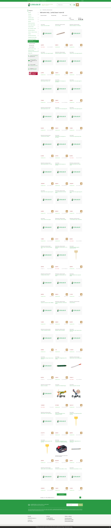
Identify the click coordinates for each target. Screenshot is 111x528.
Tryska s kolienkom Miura (45, 330)
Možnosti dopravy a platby (69, 519)
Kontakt (82, 0)
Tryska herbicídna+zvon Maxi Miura (75, 164)
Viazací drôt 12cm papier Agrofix (47, 53)
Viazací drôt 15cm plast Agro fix (61, 108)
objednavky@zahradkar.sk (36, 0)
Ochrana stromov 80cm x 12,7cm (76, 468)
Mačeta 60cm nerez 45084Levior (76, 358)
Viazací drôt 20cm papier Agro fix (47, 191)
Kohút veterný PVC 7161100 (75, 385)
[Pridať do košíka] (67, 45)
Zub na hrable (57, 25)
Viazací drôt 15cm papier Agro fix (76, 53)
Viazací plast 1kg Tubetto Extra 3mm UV (75, 331)
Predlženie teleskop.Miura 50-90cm (60, 275)
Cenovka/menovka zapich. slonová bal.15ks (74, 248)
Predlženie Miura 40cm (45, 274)
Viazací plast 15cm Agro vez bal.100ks (60, 81)
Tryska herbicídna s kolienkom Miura (61, 303)
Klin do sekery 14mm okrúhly (60, 219)
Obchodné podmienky (68, 518)
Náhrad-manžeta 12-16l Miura (75, 25)
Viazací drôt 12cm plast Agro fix (76, 81)
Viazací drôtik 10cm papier (46, 219)
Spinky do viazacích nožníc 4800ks (47, 302)
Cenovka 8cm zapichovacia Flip (75, 136)
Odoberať (80, 504)
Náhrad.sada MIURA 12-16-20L (46, 164)
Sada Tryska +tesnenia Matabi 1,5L (46, 248)
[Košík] (77, 4)
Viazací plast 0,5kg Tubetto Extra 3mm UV (47, 358)
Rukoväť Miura (72, 302)
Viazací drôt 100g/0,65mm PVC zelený (61, 358)
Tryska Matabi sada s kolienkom (76, 219)
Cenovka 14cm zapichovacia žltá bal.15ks (76, 414)
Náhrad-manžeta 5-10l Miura (60, 53)
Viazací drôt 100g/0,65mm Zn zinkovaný (75, 441)
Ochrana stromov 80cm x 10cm (61, 468)
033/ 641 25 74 (44, 0)
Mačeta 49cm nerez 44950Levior (47, 468)
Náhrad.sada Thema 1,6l (45, 81)
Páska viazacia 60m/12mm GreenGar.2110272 (60, 414)
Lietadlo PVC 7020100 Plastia (60, 385)
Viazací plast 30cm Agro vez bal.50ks (60, 164)
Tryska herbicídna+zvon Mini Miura (60, 192)
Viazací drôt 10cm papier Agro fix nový (76, 192)
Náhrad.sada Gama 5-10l (45, 108)
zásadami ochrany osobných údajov (57, 509)
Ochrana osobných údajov (69, 521)
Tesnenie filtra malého (45, 136)
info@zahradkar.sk (52, 519)
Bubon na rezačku (44, 385)
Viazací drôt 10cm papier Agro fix (76, 108)
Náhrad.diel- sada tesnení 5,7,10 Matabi (61, 248)
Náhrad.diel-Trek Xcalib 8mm (46, 413)
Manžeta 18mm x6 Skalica (60, 330)
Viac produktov (61, 494)
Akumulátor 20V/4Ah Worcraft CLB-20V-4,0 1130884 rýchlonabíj (61, 441)
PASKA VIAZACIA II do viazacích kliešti (75, 275)
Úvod (29, 0)
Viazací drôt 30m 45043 (45, 25)
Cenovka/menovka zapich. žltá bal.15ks (46, 441)
